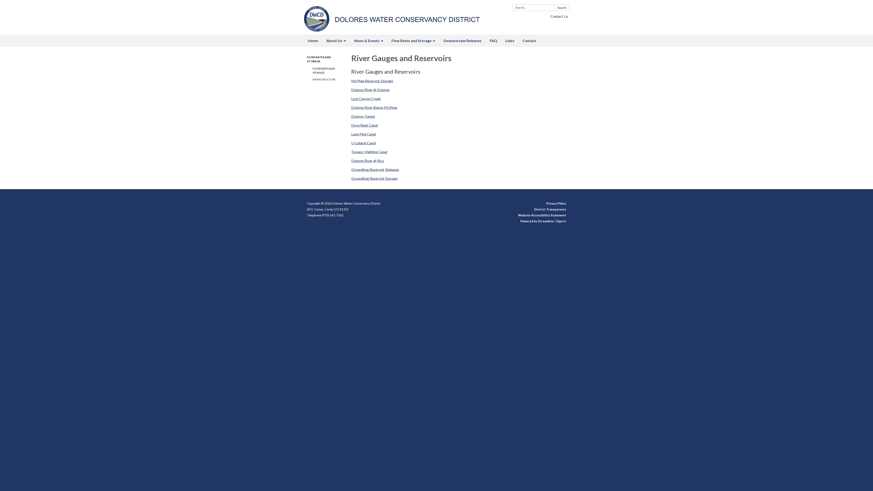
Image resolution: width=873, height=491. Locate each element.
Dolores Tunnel (363, 116)
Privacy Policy (556, 203)
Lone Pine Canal (363, 134)
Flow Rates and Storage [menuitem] (411, 40)
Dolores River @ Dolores (370, 90)
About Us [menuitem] (334, 40)
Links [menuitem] (509, 40)
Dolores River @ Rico (367, 160)
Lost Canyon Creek (366, 98)
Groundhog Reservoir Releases (375, 169)
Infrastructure (324, 79)
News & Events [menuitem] (366, 40)
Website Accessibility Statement (542, 215)
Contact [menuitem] (529, 40)
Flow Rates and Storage (324, 70)
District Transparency (550, 209)
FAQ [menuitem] (493, 40)
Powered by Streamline (537, 221)
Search (561, 8)
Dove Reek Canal (364, 125)
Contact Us (559, 16)
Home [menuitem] (313, 40)
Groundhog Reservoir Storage (374, 178)
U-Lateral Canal (363, 143)
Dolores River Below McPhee (374, 107)
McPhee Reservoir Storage (372, 81)
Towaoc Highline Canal (369, 152)
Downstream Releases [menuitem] (463, 40)
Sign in (561, 221)
